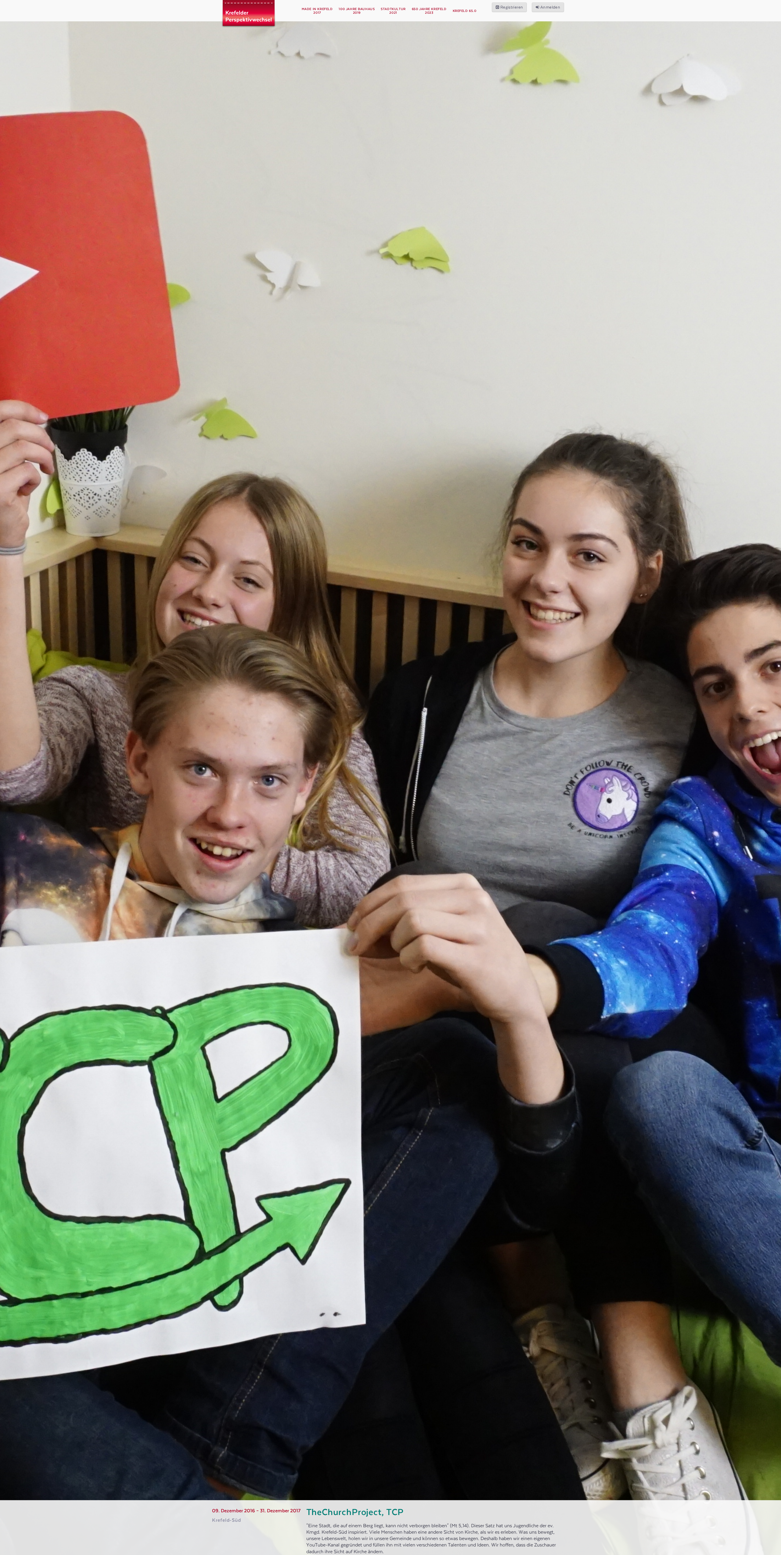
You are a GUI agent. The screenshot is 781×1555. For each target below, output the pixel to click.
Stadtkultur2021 (393, 11)
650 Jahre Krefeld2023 (429, 11)
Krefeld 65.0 (465, 11)
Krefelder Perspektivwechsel (248, 18)
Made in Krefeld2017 (317, 11)
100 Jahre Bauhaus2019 (357, 11)
